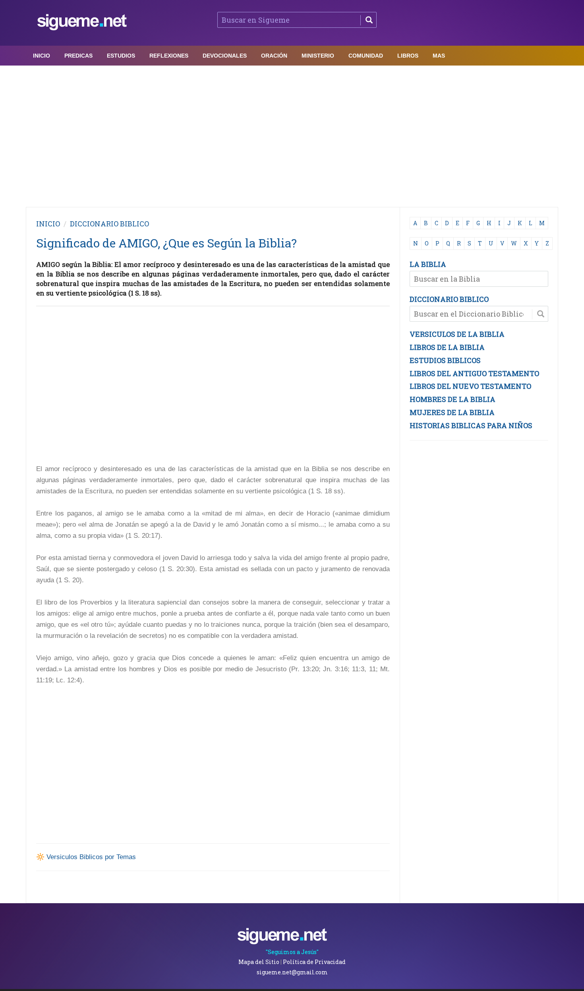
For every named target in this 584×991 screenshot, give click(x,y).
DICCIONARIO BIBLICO (449, 299)
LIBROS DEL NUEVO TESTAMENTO (470, 386)
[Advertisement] (292, 134)
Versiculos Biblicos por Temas (91, 857)
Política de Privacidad (314, 962)
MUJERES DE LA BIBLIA (452, 412)
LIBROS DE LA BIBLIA (447, 347)
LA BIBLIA (428, 264)
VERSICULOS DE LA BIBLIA (457, 334)
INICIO (48, 223)
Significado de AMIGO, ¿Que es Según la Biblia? (166, 243)
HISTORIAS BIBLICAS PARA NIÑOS (471, 425)
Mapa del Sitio (258, 962)
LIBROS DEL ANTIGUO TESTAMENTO (474, 373)
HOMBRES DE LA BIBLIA (452, 399)
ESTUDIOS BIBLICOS (445, 360)
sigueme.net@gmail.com (292, 972)
